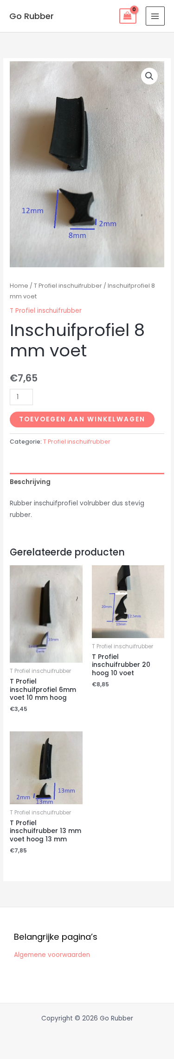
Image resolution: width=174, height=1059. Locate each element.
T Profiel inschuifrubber (68, 286)
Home (19, 286)
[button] (149, 76)
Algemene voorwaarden (52, 954)
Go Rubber (31, 16)
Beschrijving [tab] (30, 482)
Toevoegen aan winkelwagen (82, 419)
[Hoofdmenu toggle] (155, 16)
